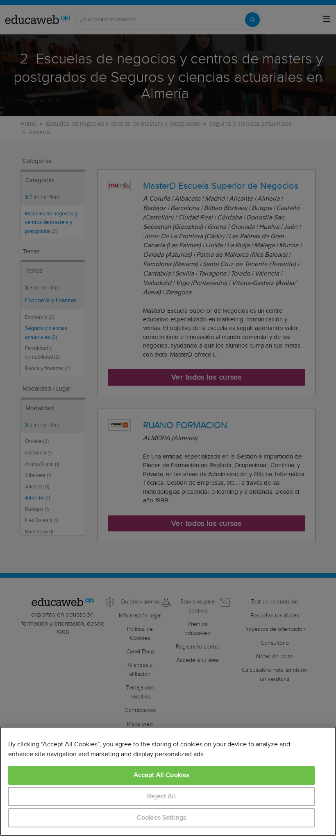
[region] (168, 781)
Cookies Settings (161, 818)
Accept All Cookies (162, 775)
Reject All (161, 796)
